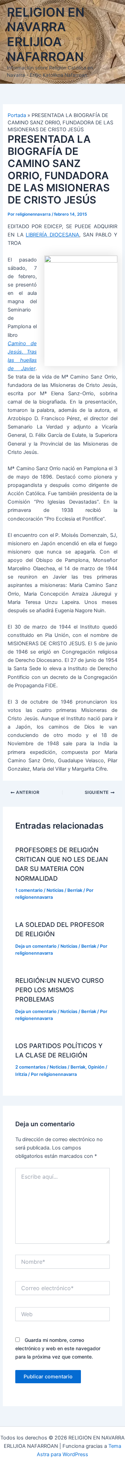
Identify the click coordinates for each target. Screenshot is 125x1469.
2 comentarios (30, 1067)
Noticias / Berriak (64, 890)
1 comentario (29, 890)
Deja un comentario (36, 946)
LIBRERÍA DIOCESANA (52, 235)
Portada (17, 115)
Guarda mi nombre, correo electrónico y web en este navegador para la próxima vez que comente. (57, 1348)
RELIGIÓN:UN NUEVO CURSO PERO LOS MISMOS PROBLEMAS (59, 990)
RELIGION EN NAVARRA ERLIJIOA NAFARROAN (45, 34)
